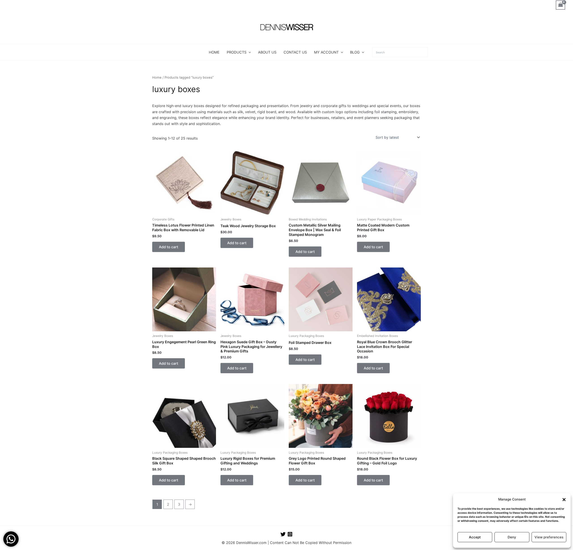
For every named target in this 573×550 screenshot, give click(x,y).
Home (157, 77)
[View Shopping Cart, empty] (560, 5)
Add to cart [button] (168, 247)
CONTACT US (295, 52)
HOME (214, 52)
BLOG (355, 52)
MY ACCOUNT (326, 52)
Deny (512, 537)
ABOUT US (267, 52)
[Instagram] (290, 534)
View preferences (549, 537)
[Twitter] (283, 534)
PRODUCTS (236, 52)
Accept (475, 537)
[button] (564, 499)
